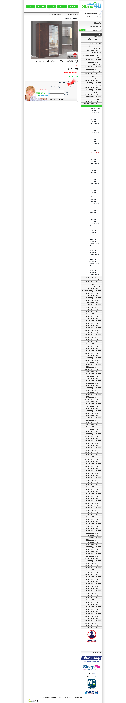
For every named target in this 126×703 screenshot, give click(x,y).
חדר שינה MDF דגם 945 (93, 390)
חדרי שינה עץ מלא (94, 39)
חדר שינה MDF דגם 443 (93, 450)
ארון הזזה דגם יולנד (95, 163)
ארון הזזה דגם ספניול (95, 157)
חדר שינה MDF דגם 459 (93, 487)
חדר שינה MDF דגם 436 (93, 431)
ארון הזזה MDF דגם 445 (94, 245)
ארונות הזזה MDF (95, 108)
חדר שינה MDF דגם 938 (93, 360)
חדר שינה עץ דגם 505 (93, 547)
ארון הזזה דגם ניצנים (95, 139)
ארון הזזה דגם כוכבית (94, 174)
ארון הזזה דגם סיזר (95, 112)
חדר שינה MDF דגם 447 (93, 459)
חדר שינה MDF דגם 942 (93, 378)
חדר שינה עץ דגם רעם (93, 284)
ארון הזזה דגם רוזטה (95, 150)
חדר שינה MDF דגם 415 (93, 591)
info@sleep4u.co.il (91, 14)
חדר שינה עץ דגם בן (94, 50)
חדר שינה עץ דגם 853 (93, 434)
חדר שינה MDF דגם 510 (93, 510)
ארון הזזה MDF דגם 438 (94, 230)
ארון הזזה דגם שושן (95, 210)
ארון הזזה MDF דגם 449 (94, 254)
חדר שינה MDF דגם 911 (93, 288)
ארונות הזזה (97, 106)
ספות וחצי (97, 85)
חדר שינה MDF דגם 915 (93, 300)
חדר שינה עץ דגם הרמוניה (92, 103)
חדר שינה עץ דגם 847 (93, 406)
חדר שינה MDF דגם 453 (93, 473)
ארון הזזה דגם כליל (95, 183)
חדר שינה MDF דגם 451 (93, 468)
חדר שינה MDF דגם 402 (93, 558)
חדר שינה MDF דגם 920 (93, 316)
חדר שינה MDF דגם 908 (93, 101)
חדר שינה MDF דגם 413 (93, 586)
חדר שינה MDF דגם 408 (93, 574)
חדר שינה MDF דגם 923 (93, 323)
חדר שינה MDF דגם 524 (93, 498)
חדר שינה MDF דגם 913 (93, 295)
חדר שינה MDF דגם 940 (93, 369)
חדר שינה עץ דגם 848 (93, 411)
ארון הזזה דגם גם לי (95, 119)
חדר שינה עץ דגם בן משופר (91, 55)
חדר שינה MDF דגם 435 (93, 427)
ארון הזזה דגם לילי (95, 128)
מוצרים (62, 6)
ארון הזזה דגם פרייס (95, 201)
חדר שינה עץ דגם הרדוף (93, 97)
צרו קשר (30, 6)
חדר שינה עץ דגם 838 (93, 367)
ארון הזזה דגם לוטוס (95, 190)
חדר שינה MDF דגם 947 (93, 399)
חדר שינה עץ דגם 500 (93, 535)
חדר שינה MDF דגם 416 (93, 593)
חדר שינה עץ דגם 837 (93, 362)
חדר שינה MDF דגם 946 (93, 395)
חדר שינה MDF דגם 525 (93, 501)
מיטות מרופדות (96, 48)
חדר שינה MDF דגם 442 (93, 448)
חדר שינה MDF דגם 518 (93, 528)
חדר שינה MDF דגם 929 (93, 337)
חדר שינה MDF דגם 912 (93, 293)
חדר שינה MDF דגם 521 (93, 491)
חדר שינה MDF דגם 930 (93, 339)
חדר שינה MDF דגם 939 (93, 365)
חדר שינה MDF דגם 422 (93, 607)
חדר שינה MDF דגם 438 (93, 438)
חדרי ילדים (97, 92)
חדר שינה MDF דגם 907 (93, 94)
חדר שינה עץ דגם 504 (93, 544)
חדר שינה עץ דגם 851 (93, 425)
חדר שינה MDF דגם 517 (93, 526)
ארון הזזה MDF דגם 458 (94, 272)
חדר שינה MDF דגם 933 (93, 346)
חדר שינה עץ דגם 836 (93, 358)
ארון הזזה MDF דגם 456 (94, 268)
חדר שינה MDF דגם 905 (93, 80)
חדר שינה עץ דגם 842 (93, 383)
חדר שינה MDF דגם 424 (93, 611)
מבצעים (51, 6)
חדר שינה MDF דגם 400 (93, 549)
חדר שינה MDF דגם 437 (93, 436)
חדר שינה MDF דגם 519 (93, 531)
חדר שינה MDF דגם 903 (93, 67)
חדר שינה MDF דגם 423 (93, 609)
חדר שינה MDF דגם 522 (93, 494)
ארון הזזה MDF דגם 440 (94, 234)
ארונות (99, 99)
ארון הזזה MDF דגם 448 (94, 252)
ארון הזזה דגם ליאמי (95, 123)
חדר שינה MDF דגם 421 (93, 604)
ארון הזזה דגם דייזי (95, 114)
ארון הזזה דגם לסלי (95, 188)
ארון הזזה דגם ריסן (95, 203)
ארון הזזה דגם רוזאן (95, 141)
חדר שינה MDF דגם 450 (93, 466)
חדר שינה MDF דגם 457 (93, 482)
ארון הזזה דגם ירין (95, 221)
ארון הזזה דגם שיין (95, 208)
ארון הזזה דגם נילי (95, 137)
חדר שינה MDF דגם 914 (93, 305)
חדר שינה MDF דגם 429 (93, 623)
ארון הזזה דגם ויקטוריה (94, 161)
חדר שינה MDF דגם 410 (93, 579)
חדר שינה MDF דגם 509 (93, 508)
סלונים (99, 57)
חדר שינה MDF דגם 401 (93, 554)
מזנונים (98, 279)
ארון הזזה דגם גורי (95, 121)
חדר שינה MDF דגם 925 (93, 328)
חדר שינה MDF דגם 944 (93, 385)
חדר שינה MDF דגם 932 (93, 344)
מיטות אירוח (97, 71)
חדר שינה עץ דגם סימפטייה (91, 291)
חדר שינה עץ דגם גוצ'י (93, 90)
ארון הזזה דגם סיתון (95, 154)
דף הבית (73, 6)
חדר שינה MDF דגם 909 (93, 277)
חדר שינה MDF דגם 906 (93, 87)
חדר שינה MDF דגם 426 (93, 616)
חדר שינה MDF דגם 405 (93, 568)
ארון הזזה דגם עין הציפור (94, 177)
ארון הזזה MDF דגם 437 (94, 228)
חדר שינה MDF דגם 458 (93, 484)
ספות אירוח (97, 64)
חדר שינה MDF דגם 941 (93, 374)
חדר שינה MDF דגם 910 (93, 282)
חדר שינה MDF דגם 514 (93, 519)
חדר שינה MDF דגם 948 (93, 404)
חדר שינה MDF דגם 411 (93, 581)
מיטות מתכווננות (95, 44)
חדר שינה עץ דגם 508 (93, 561)
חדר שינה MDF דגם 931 (93, 341)
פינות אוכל (97, 286)
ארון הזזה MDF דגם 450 (94, 257)
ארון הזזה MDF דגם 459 (94, 274)
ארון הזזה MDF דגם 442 (94, 239)
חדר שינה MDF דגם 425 (93, 614)
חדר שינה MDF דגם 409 (93, 577)
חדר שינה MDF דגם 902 (93, 60)
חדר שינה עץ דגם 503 (93, 542)
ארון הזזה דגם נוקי (95, 143)
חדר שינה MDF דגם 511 (93, 512)
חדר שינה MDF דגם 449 (93, 464)
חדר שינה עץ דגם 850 (93, 420)
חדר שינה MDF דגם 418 (93, 598)
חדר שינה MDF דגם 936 (93, 353)
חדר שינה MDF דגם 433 (93, 418)
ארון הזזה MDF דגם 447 (94, 250)
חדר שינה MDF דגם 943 (93, 381)
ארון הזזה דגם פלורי (95, 179)
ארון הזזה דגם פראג (95, 199)
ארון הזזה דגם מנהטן (95, 130)
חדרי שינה (97, 37)
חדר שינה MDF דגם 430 (93, 625)
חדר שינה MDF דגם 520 (93, 489)
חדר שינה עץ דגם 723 (93, 533)
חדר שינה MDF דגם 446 (93, 457)
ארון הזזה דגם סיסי (95, 172)
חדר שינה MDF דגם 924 (93, 325)
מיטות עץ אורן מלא (94, 46)
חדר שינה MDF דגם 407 (93, 572)
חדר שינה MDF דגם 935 (93, 351)
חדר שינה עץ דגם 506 (93, 551)
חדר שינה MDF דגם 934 (93, 348)
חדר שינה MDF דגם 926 (93, 330)
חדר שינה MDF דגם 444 (93, 452)
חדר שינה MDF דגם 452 (93, 471)
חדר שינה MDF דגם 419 (93, 600)
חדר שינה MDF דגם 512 (93, 514)
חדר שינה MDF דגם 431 (93, 628)
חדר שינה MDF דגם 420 (93, 602)
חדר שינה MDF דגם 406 (93, 570)
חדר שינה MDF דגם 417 (93, 595)
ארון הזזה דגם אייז (95, 117)
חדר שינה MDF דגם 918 (93, 312)
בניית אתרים (36, 701)
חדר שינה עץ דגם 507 (93, 556)
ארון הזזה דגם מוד (95, 132)
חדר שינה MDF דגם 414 (93, 588)
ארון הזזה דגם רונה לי (94, 146)
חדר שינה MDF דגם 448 (93, 461)
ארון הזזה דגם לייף (95, 126)
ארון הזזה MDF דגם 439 (94, 232)
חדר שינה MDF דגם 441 (93, 445)
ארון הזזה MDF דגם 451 (94, 259)
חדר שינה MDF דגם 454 (93, 475)
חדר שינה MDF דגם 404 (93, 565)
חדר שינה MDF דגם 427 (93, 618)
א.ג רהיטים (69, 697)
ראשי (77, 14)
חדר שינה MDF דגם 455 (93, 478)
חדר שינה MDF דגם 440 (93, 443)
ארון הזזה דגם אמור (95, 168)
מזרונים (98, 41)
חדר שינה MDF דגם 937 (93, 355)
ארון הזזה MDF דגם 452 (94, 261)
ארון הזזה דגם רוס (95, 148)
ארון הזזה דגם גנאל (95, 181)
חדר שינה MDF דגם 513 (93, 517)
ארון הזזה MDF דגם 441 (94, 237)
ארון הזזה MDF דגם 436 (94, 225)
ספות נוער (97, 78)
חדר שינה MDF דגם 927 (93, 332)
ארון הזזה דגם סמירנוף (94, 214)
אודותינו (41, 6)
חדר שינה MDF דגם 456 (93, 480)
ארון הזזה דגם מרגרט (95, 192)
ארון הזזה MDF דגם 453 (94, 263)
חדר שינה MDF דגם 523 (93, 496)
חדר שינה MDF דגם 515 (93, 521)
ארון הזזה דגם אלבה (95, 166)
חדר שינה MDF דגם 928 (93, 335)
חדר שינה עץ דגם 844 (93, 392)
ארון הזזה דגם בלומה (95, 170)
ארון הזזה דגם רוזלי (95, 152)
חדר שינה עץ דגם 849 (93, 415)
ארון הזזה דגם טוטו (95, 219)
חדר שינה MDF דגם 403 (93, 563)
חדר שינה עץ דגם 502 (93, 540)
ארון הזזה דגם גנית (95, 223)
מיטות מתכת (96, 53)
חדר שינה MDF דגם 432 (93, 413)
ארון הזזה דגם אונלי (95, 197)
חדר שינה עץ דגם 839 (93, 371)
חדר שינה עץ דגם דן (94, 62)
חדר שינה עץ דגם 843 (93, 388)
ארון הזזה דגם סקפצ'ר (94, 212)
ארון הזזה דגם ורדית (95, 159)
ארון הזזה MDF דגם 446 (94, 248)
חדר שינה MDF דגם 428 (93, 621)
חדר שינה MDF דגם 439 (93, 441)
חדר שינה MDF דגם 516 (93, 524)
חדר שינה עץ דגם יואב (93, 298)
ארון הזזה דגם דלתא (95, 110)
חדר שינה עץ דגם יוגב (93, 302)
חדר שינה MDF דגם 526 (93, 503)
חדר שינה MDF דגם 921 (93, 318)
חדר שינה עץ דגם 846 (93, 401)
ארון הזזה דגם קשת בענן (94, 185)
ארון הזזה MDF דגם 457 (94, 270)
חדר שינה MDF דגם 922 (93, 321)
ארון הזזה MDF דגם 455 (94, 265)
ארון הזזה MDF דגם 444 (94, 243)
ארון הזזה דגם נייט (95, 194)
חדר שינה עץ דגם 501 (93, 538)
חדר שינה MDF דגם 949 (93, 408)
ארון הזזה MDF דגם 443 (94, 241)
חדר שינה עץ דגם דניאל (93, 69)
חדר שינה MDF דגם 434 (93, 422)
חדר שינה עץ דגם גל (94, 76)
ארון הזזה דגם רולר (95, 205)
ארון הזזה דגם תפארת (94, 217)
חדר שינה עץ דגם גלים (93, 83)
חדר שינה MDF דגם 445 (93, 455)
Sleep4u (97, 23)
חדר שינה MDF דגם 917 (93, 309)
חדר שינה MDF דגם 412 (93, 584)
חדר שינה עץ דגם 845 (93, 397)
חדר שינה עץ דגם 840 (93, 376)
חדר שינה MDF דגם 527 (93, 505)
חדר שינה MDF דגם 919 (93, 314)
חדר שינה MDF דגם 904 (93, 73)
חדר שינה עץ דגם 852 (93, 429)
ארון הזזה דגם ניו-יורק (94, 134)
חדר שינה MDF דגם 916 (93, 307)
